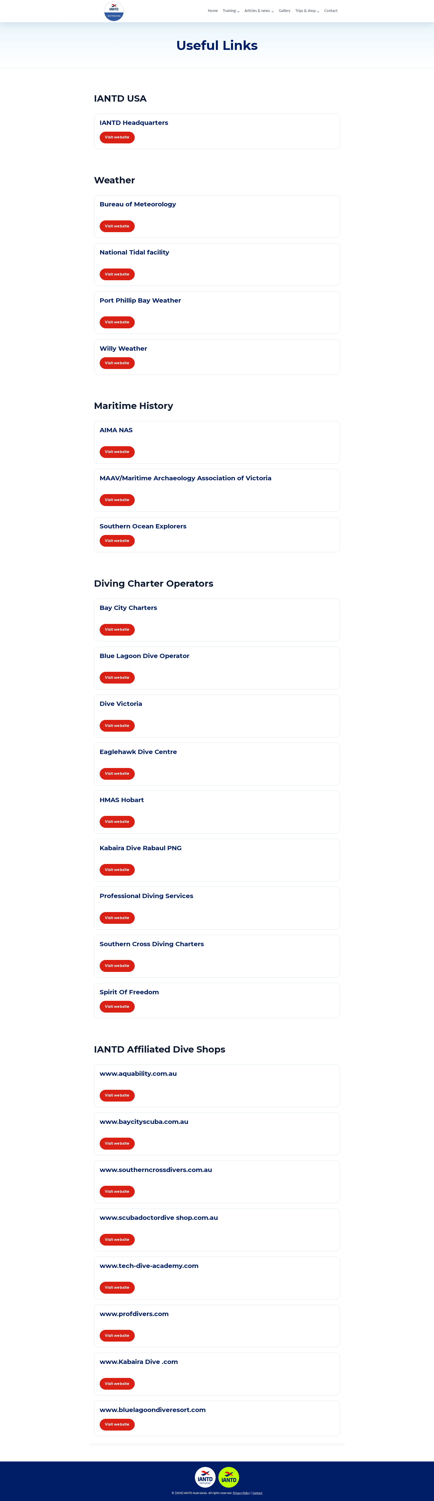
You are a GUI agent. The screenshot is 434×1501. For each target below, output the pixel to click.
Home (213, 11)
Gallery (284, 11)
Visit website (117, 137)
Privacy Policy (241, 1493)
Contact (330, 11)
